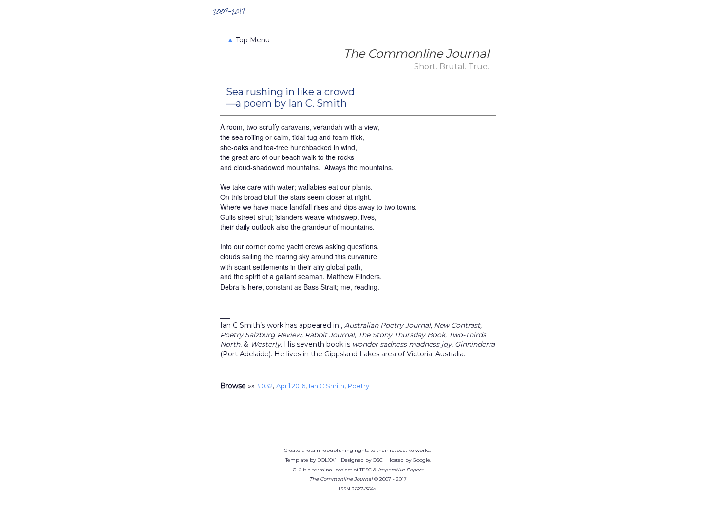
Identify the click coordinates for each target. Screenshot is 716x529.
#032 (265, 386)
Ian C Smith (326, 386)
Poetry (358, 386)
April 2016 (290, 386)
